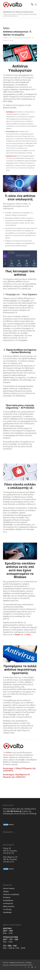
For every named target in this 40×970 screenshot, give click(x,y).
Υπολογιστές (18, 37)
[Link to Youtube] (32, 967)
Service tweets (9, 888)
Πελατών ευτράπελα (11, 894)
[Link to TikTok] (35, 967)
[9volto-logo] (16, 4)
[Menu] (36, 4)
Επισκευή (6, 897)
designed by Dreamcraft (17, 962)
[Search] (31, 4)
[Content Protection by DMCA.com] (8, 825)
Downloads (7, 912)
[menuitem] (31, 4)
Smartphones (8, 900)
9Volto (8, 752)
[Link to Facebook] (25, 967)
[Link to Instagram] (28, 967)
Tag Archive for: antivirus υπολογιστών (18, 12)
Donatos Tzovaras (8, 40)
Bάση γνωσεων (26, 37)
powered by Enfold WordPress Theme (21, 965)
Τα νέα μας (7, 909)
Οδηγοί (6, 891)
